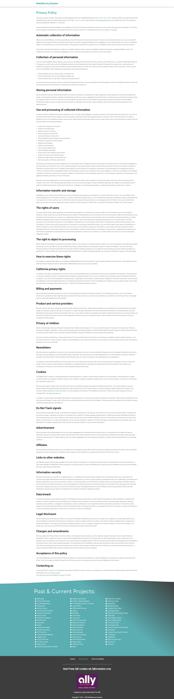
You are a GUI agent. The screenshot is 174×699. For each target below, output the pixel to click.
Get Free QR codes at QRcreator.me (87, 669)
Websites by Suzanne (47, 3)
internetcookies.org (55, 393)
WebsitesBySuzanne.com (106, 20)
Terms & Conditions (97, 659)
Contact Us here (55, 573)
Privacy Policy (83, 659)
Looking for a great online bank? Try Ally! (87, 692)
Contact (72, 659)
